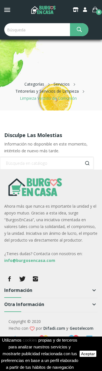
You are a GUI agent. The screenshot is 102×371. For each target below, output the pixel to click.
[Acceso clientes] (85, 9)
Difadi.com (54, 328)
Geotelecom (82, 328)
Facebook (9, 279)
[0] (95, 10)
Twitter (22, 279)
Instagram (35, 279)
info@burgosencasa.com (29, 260)
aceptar (88, 354)
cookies (30, 340)
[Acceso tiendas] (76, 9)
